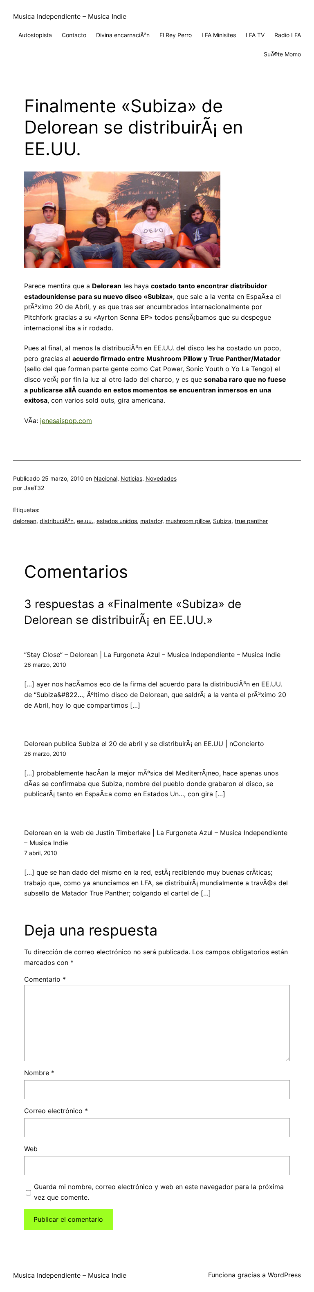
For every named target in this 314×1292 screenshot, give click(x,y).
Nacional (105, 478)
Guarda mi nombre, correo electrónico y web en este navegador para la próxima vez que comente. (159, 1192)
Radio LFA (287, 34)
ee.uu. (85, 520)
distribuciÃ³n (57, 520)
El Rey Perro (175, 34)
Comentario (45, 979)
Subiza (222, 520)
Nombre (39, 1073)
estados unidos (116, 520)
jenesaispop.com (66, 421)
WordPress (284, 1275)
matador (151, 520)
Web (31, 1149)
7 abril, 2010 (40, 852)
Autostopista (35, 34)
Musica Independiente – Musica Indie (69, 16)
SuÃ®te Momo (282, 54)
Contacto (74, 34)
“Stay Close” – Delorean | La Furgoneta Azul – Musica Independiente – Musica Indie (152, 654)
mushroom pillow (188, 520)
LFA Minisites (219, 34)
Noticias (131, 478)
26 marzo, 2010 (45, 664)
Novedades (161, 478)
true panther (251, 520)
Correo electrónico (56, 1111)
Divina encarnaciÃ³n (123, 34)
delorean (24, 520)
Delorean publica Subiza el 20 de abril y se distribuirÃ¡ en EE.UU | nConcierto (144, 744)
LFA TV (255, 34)
